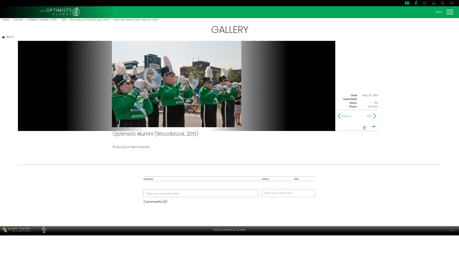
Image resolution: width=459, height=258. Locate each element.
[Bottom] (451, 3)
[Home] (434, 3)
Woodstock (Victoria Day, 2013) (89, 20)
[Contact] (425, 3)
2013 (63, 20)
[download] (364, 127)
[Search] (443, 3)
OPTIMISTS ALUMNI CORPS (42, 20)
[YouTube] (407, 3)
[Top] (451, 230)
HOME (5, 20)
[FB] (416, 3)
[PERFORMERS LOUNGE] (43, 229)
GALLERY (18, 20)
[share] (373, 127)
